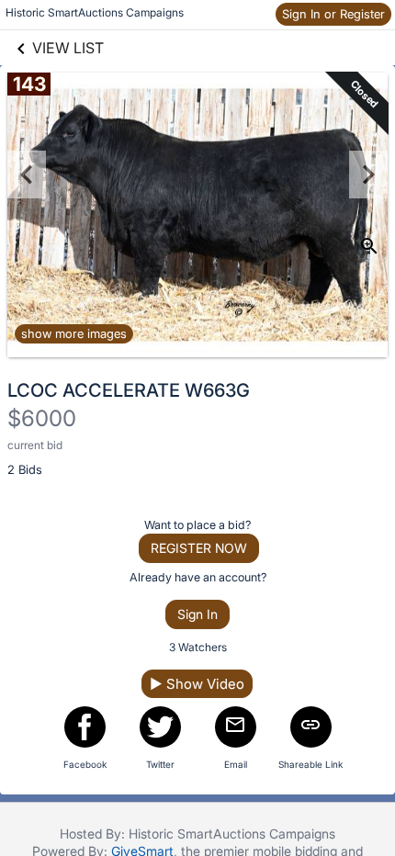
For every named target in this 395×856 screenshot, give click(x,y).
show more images (74, 333)
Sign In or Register (333, 13)
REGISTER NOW (199, 548)
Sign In (197, 614)
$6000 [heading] (41, 418)
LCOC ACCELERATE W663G (128, 390)
